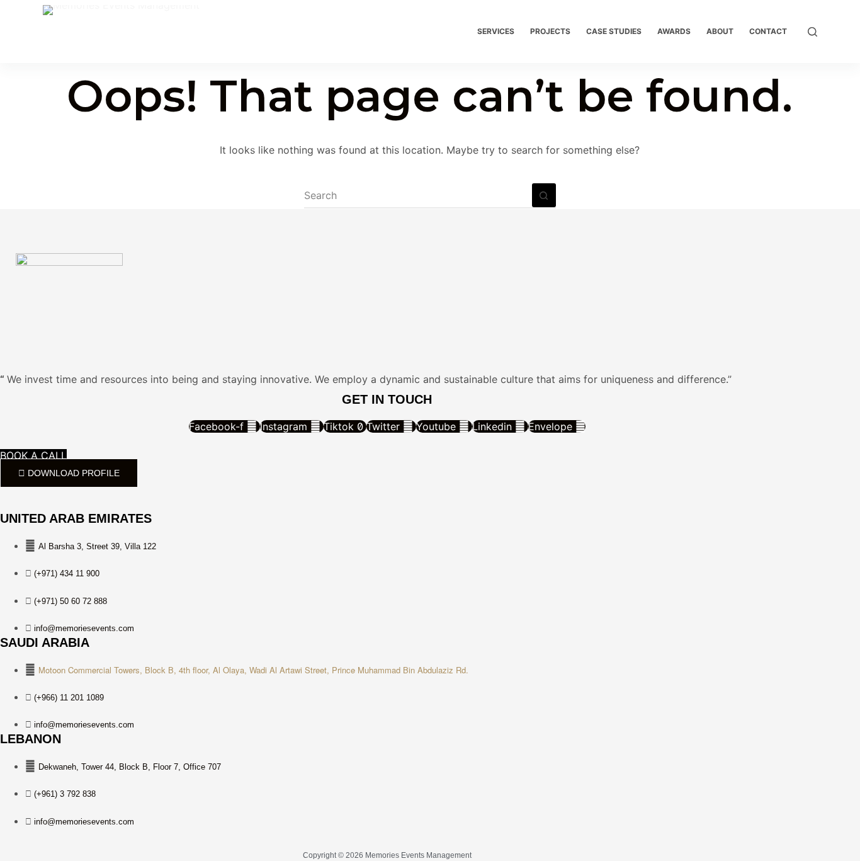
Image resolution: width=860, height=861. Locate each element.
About (719, 31)
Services (495, 31)
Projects (550, 31)
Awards (674, 31)
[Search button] (544, 195)
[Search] (812, 32)
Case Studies (614, 31)
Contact (768, 31)
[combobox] (418, 195)
